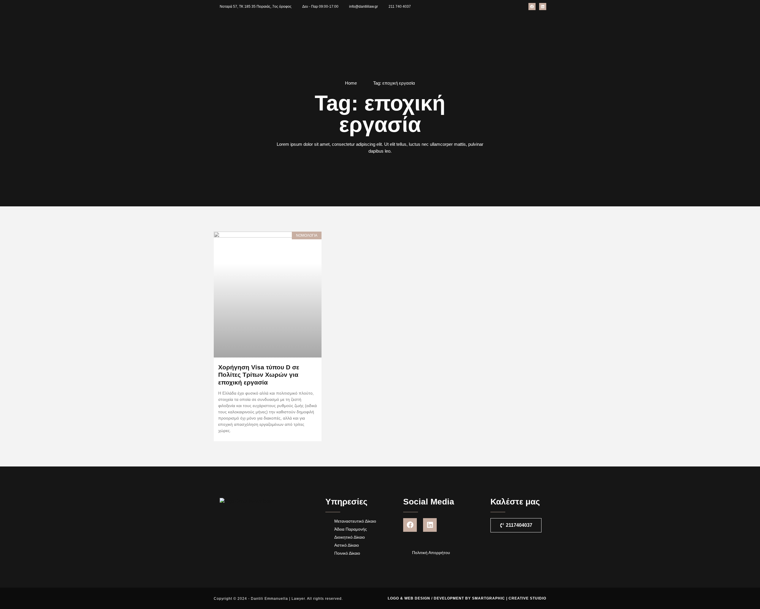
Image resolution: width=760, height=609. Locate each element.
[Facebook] (532, 6)
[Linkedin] (542, 6)
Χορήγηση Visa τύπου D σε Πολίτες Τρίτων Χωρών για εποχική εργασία (258, 374)
